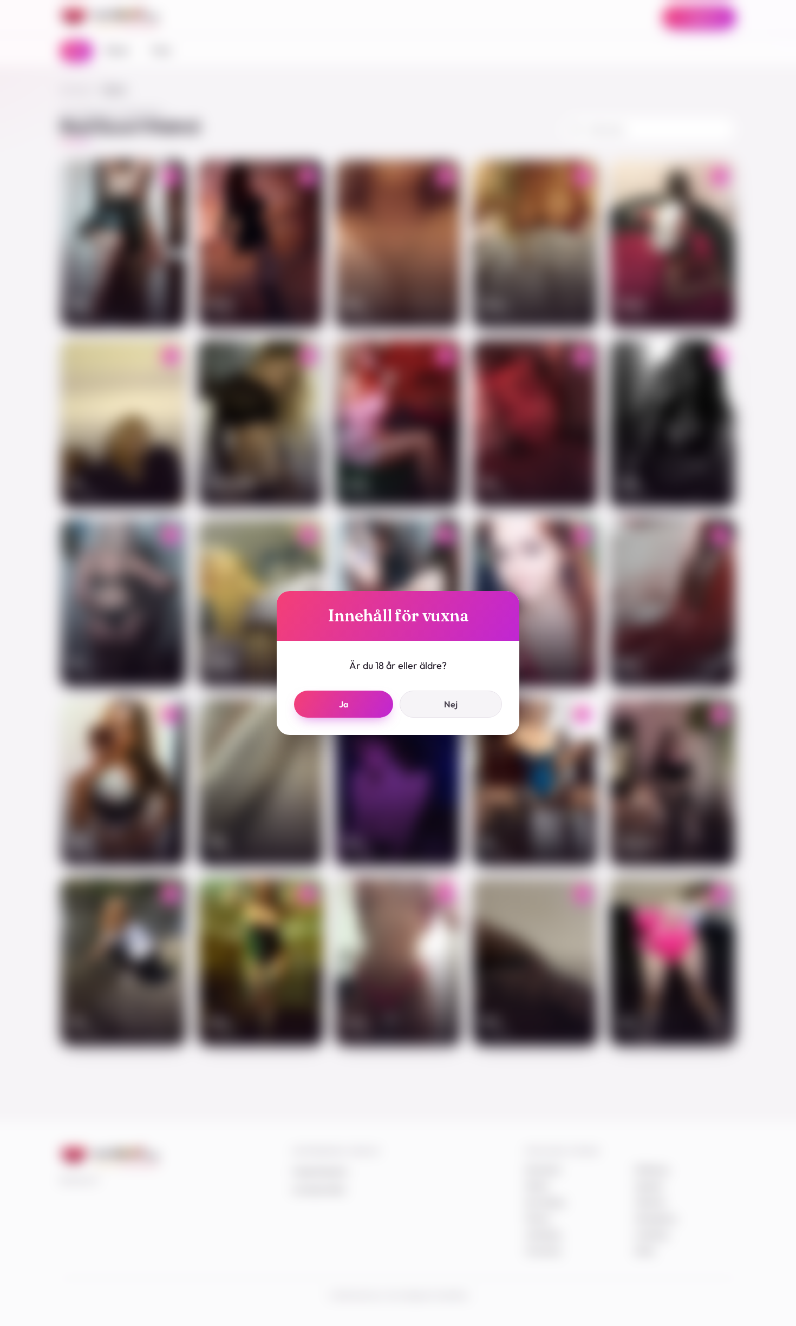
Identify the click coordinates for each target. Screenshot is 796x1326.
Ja (343, 704)
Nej (451, 704)
